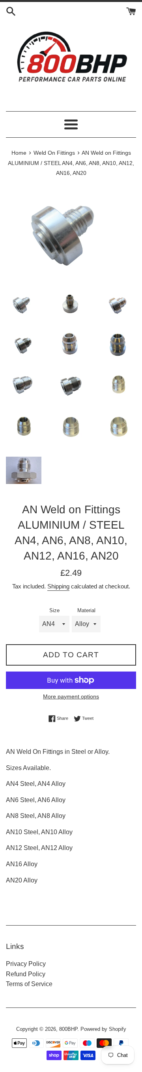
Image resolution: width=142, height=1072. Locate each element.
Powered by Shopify (103, 1029)
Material (86, 610)
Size (54, 610)
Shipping (58, 586)
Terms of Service (29, 984)
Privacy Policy (26, 963)
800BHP (68, 1029)
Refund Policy (25, 974)
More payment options (71, 696)
